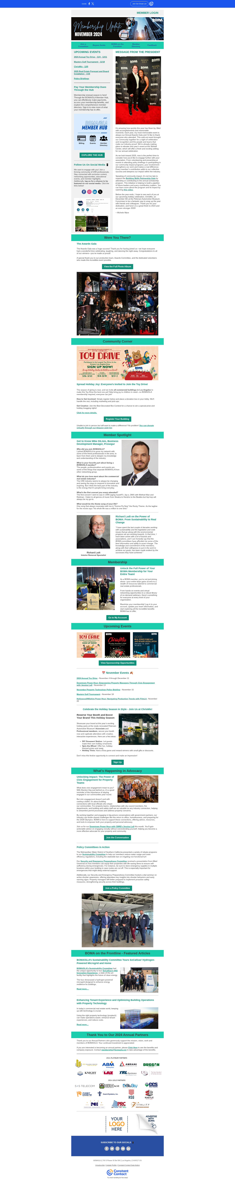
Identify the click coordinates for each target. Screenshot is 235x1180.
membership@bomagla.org (113, 1050)
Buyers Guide (99, 45)
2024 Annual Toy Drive (87, 678)
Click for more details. (87, 413)
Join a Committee (83, 45)
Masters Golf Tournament (88, 694)
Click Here (132, 1047)
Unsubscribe (100, 1165)
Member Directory (136, 45)
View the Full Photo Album (117, 266)
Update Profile (111, 1165)
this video (128, 190)
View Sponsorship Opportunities (117, 663)
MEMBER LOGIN (147, 12)
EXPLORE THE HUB (92, 155)
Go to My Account (117, 617)
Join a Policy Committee (117, 888)
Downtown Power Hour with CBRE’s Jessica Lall (112, 826)
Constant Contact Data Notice (129, 1165)
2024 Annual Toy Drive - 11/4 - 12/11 (90, 57)
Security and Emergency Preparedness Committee (104, 861)
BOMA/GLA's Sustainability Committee (94, 968)
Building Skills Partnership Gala (140, 178)
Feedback (152, 45)
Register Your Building (117, 419)
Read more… (83, 989)
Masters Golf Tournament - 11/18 (89, 62)
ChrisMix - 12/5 (81, 66)
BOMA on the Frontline (117, 45)
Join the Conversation (117, 837)
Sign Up (117, 762)
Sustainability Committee (94, 854)
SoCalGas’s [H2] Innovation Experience (97, 972)
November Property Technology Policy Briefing (98, 690)
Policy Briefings (81, 78)
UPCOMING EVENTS (87, 51)
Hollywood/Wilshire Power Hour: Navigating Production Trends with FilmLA (112, 699)
